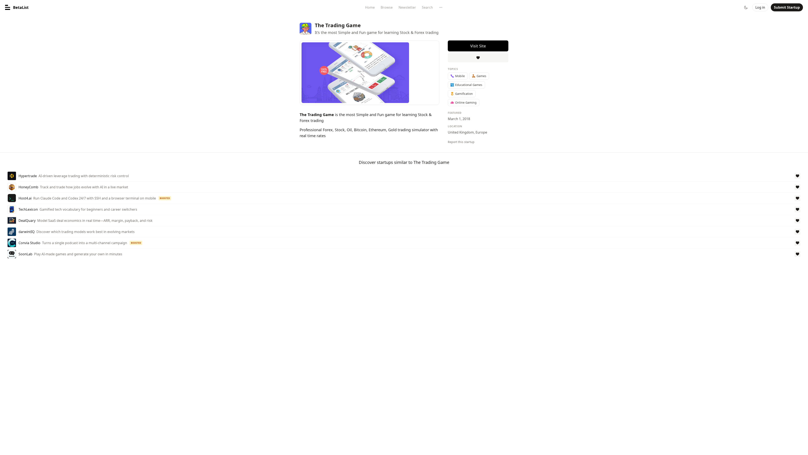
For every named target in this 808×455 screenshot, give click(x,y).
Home (370, 7)
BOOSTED (165, 198)
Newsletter (407, 7)
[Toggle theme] (746, 7)
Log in (760, 7)
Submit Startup (787, 7)
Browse (387, 7)
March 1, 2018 (459, 118)
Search (427, 7)
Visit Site (478, 45)
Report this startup (461, 142)
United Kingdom (461, 132)
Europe (481, 132)
